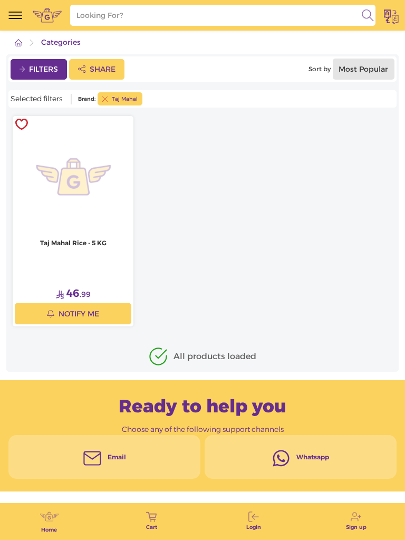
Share (102, 69)
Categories (61, 42)
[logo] (47, 15)
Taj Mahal (125, 98)
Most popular (363, 69)
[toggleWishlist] (21, 125)
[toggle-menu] (15, 15)
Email (117, 457)
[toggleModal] (391, 15)
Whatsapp (312, 457)
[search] (368, 15)
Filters (43, 69)
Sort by (319, 69)
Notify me (79, 314)
